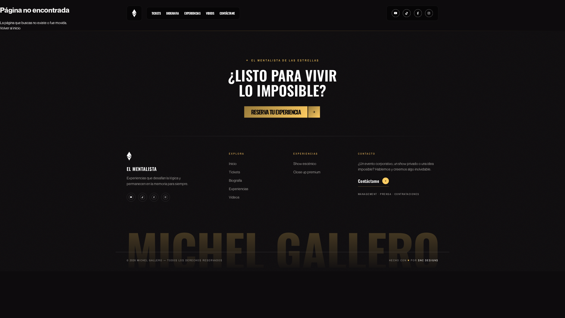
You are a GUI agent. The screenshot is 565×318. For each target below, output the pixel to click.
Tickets (156, 13)
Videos (210, 13)
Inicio (233, 163)
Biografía (235, 180)
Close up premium (306, 172)
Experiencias (192, 13)
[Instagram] (429, 13)
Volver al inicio (10, 28)
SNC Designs (428, 260)
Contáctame (227, 13)
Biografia (172, 13)
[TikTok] (407, 13)
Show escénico (304, 163)
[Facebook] (418, 13)
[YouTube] (396, 13)
